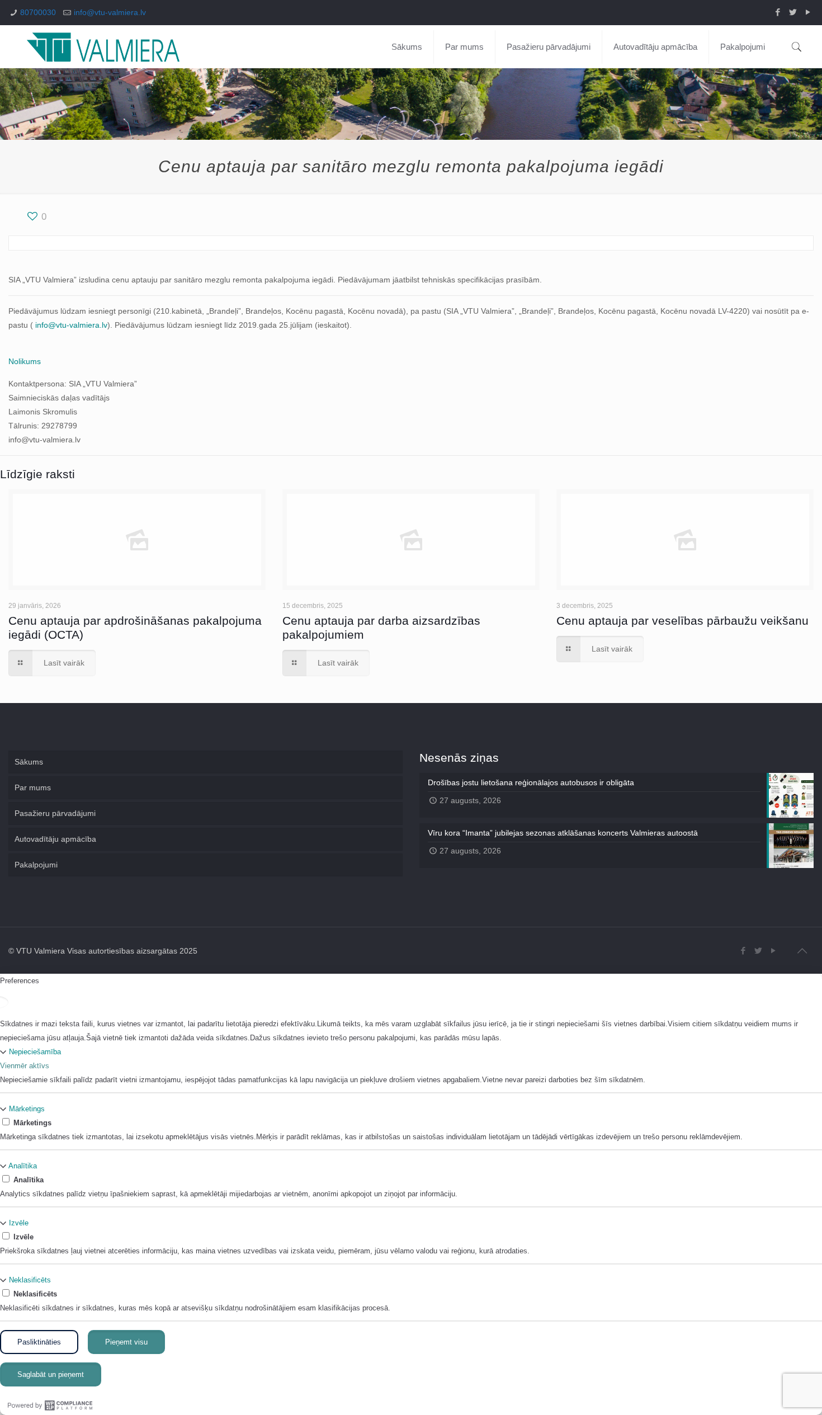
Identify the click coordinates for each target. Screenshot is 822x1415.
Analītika (22, 1166)
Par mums (33, 787)
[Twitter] (793, 12)
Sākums (29, 761)
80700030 (38, 12)
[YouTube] (808, 12)
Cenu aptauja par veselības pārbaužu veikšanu (682, 620)
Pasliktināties (39, 1342)
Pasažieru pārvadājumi (55, 813)
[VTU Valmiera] (103, 46)
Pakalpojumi (36, 864)
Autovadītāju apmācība (55, 838)
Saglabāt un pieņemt (50, 1374)
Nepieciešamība (35, 1052)
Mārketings (27, 1109)
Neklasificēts (30, 1280)
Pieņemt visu (126, 1342)
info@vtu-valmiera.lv (110, 12)
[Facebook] (777, 12)
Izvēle (19, 1223)
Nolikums (24, 361)
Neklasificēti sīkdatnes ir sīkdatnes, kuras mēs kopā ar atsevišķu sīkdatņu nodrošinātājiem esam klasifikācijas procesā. (195, 1308)
